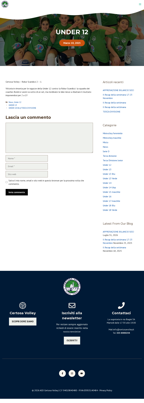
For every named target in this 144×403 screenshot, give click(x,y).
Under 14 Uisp (109, 187)
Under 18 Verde (110, 210)
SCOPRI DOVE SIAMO (23, 321)
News (11, 102)
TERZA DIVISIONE (111, 111)
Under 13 (107, 169)
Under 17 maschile (111, 201)
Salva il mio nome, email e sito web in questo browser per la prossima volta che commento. (46, 182)
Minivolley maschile (112, 137)
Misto (105, 142)
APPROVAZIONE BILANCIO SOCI (118, 90)
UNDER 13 (13, 105)
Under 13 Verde (110, 178)
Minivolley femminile (112, 133)
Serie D (106, 151)
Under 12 (17, 102)
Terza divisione (110, 155)
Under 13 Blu (109, 173)
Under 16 (107, 196)
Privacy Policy (105, 390)
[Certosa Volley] (4, 4)
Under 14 (107, 182)
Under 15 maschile (111, 192)
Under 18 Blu (109, 205)
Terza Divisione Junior (113, 160)
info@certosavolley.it (123, 329)
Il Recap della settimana (114, 102)
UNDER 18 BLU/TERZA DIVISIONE (22, 108)
